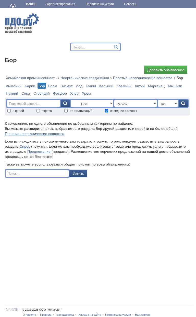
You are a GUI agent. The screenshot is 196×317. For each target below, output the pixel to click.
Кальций (106, 85)
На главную (142, 314)
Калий (91, 85)
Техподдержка (64, 314)
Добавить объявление (165, 69)
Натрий (12, 93)
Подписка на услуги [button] (99, 4)
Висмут (66, 85)
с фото (47, 110)
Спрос (25, 146)
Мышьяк (175, 85)
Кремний (124, 85)
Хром (86, 93)
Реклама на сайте (89, 314)
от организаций (81, 110)
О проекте (29, 314)
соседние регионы (123, 110)
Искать (78, 173)
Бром (52, 85)
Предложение (39, 151)
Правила (45, 314)
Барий (30, 85)
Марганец (156, 85)
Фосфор (60, 93)
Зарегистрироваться (60, 4)
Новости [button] (130, 4)
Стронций (41, 93)
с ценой (18, 110)
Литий (140, 85)
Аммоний (13, 85)
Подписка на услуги (118, 314)
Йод (79, 85)
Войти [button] (30, 4)
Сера (25, 93)
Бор (42, 85)
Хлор (74, 93)
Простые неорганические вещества (34, 133)
